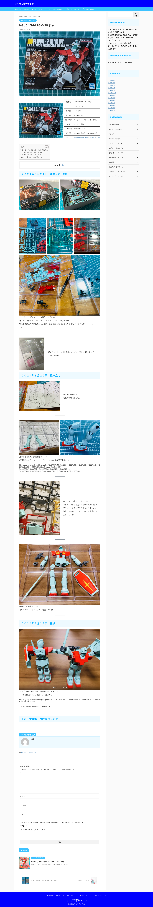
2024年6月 (111, 100)
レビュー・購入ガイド (39, 9)
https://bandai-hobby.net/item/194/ (87, 138)
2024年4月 (111, 105)
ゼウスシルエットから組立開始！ (120, 43)
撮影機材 (112, 162)
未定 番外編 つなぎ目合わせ (32, 157)
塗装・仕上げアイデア (116, 153)
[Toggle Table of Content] (45, 147)
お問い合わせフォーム (72, 9)
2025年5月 (111, 80)
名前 (22, 796)
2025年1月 (111, 88)
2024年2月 (111, 110)
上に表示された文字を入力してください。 (34, 829)
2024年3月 (111, 108)
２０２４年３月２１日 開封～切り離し (35, 150)
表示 (63, 165)
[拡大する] (60, 106)
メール (23, 805)
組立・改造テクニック (55, 9)
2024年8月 (111, 98)
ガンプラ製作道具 (114, 139)
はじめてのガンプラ (115, 143)
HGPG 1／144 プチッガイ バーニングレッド (48, 862)
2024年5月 (111, 103)
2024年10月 (112, 93)
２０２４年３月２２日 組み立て (33, 152)
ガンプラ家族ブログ (24, 4)
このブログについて (115, 40)
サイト (22, 814)
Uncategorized (114, 125)
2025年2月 (111, 85)
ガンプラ (112, 134)
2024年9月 (111, 95)
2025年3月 (111, 83)
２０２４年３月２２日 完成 (31, 155)
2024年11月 (112, 90)
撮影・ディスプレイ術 (116, 157)
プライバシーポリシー (89, 9)
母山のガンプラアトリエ (28, 752)
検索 (136, 14)
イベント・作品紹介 (115, 129)
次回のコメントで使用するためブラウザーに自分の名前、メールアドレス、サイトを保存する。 (53, 822)
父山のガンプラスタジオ (22, 9)
